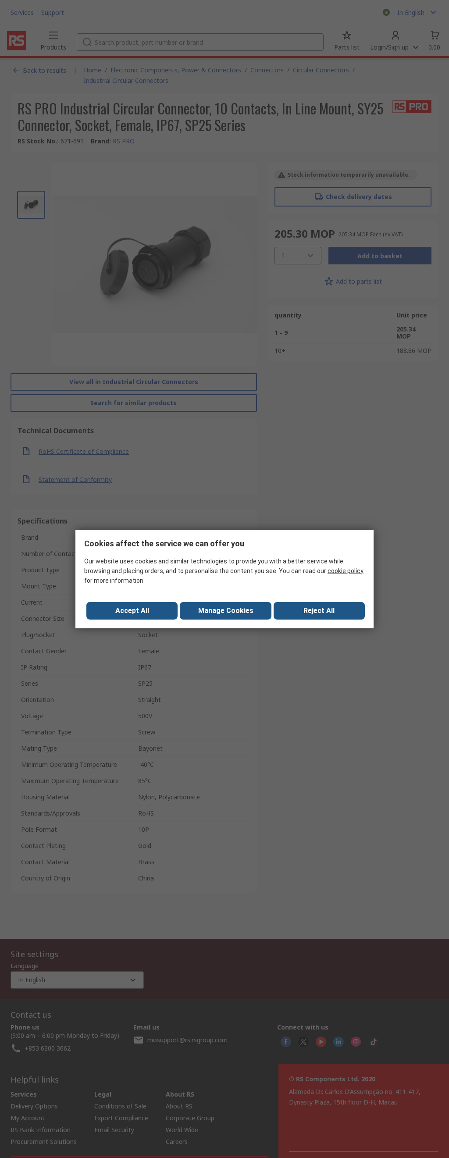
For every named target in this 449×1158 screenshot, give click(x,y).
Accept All (132, 610)
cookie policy (345, 570)
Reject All (319, 610)
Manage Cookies (225, 610)
